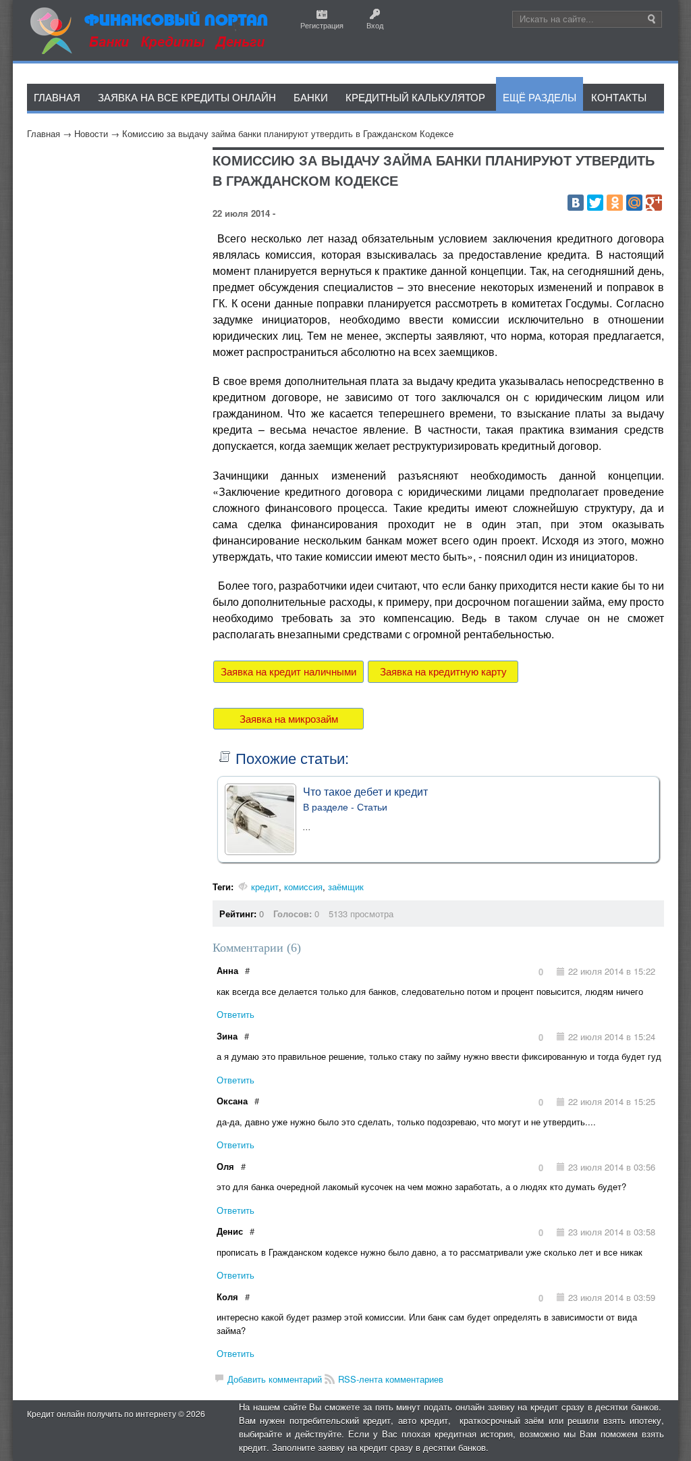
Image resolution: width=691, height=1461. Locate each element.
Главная (43, 133)
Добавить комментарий (274, 1379)
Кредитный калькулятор (415, 97)
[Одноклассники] (615, 203)
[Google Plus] (654, 203)
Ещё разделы (539, 97)
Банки (311, 97)
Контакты (618, 97)
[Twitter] (595, 203)
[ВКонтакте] (576, 203)
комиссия (303, 886)
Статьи (372, 806)
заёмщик (346, 886)
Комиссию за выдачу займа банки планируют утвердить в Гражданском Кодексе (287, 133)
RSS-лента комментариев (390, 1379)
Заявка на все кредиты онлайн (187, 97)
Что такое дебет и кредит (365, 791)
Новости (91, 133)
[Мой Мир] (634, 203)
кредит (265, 886)
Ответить (235, 1014)
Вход (374, 25)
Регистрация (321, 25)
